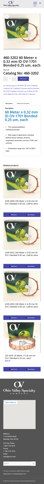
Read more (14, 214)
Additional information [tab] (23, 103)
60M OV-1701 (13, 94)
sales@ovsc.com (9, 457)
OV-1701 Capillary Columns (13, 91)
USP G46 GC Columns (26, 94)
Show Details (30, 214)
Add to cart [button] (14, 369)
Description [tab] (9, 103)
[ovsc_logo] (18, 4)
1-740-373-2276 (9, 451)
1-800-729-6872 (9, 446)
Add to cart (23, 78)
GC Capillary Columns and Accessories (24, 88)
